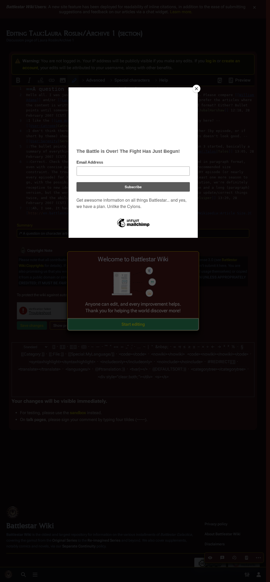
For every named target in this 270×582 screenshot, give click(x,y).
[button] (133, 324)
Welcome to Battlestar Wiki (133, 259)
